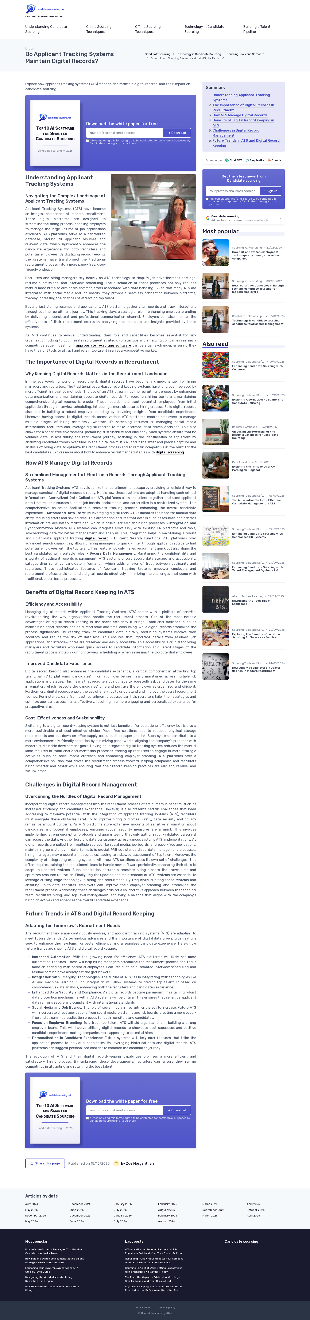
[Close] (231, 628)
